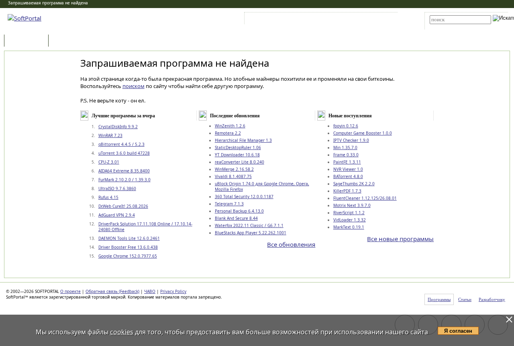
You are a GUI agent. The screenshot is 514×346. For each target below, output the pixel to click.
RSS (382, 19)
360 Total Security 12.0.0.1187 (244, 196)
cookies (121, 332)
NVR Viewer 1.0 (348, 169)
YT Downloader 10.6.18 (237, 155)
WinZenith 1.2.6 (230, 126)
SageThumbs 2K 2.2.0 (354, 183)
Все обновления (291, 244)
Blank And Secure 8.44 (236, 218)
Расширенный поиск (452, 27)
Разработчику (492, 299)
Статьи (67, 41)
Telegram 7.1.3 (229, 204)
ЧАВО (149, 291)
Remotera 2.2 (228, 133)
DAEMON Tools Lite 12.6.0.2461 (129, 238)
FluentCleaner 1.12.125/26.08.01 (365, 198)
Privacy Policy (173, 291)
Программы (28, 41)
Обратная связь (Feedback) (112, 291)
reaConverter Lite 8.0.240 (239, 162)
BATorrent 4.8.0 (348, 176)
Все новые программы (400, 239)
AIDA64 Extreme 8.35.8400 (124, 171)
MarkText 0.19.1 (348, 227)
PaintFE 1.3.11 (347, 162)
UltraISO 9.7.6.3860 (117, 188)
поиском (133, 86)
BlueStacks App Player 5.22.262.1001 (250, 232)
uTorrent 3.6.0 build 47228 (124, 153)
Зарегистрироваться (315, 19)
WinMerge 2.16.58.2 (234, 169)
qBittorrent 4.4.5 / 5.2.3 (121, 144)
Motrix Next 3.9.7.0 (352, 205)
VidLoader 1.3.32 (349, 220)
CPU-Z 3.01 (108, 162)
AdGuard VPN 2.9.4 (116, 215)
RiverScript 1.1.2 (349, 212)
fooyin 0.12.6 (345, 126)
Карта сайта (357, 19)
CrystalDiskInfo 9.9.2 (118, 126)
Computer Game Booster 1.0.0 (362, 133)
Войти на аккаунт (270, 19)
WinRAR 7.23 (110, 135)
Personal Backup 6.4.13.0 (239, 211)
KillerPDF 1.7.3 (347, 191)
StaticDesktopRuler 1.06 (238, 147)
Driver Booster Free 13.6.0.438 (128, 247)
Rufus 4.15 (108, 197)
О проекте (70, 291)
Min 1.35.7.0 (345, 147)
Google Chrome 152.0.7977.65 (127, 256)
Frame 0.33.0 (346, 155)
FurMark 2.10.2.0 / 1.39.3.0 (124, 179)
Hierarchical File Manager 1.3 (243, 140)
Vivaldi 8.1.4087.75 (233, 176)
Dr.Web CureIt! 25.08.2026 (123, 206)
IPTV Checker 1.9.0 (351, 140)
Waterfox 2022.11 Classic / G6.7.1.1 (249, 225)
